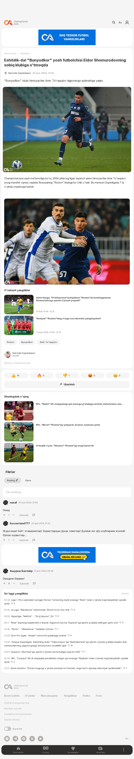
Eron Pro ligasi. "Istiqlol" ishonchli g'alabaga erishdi (38, 635)
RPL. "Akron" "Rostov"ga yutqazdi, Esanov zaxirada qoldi (68, 424)
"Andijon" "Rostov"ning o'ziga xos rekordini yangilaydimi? (68, 318)
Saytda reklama (12, 719)
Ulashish (69, 384)
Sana (28, 480)
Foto (99, 695)
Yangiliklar (25, 53)
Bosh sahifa (10, 53)
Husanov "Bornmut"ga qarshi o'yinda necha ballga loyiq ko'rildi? (44, 651)
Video (86, 695)
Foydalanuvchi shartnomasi (18, 714)
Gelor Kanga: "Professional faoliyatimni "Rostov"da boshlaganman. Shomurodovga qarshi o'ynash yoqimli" (73, 299)
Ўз (120, 22)
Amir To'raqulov (48, 342)
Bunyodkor (27, 342)
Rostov (10, 342)
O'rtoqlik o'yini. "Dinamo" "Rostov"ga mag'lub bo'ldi (65, 445)
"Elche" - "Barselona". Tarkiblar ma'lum (31, 629)
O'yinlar (30, 695)
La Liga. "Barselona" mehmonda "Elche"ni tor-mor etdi (39, 609)
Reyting (11, 480)
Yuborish (23, 515)
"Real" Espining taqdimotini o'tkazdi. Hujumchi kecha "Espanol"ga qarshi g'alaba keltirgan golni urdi (63, 622)
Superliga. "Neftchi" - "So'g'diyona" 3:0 (31, 616)
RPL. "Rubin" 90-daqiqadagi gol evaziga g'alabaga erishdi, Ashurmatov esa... (79, 404)
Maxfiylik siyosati (13, 708)
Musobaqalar (49, 695)
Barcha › (126, 593)
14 (18, 375)
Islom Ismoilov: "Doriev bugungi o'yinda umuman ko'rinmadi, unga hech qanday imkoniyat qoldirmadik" (65, 668)
